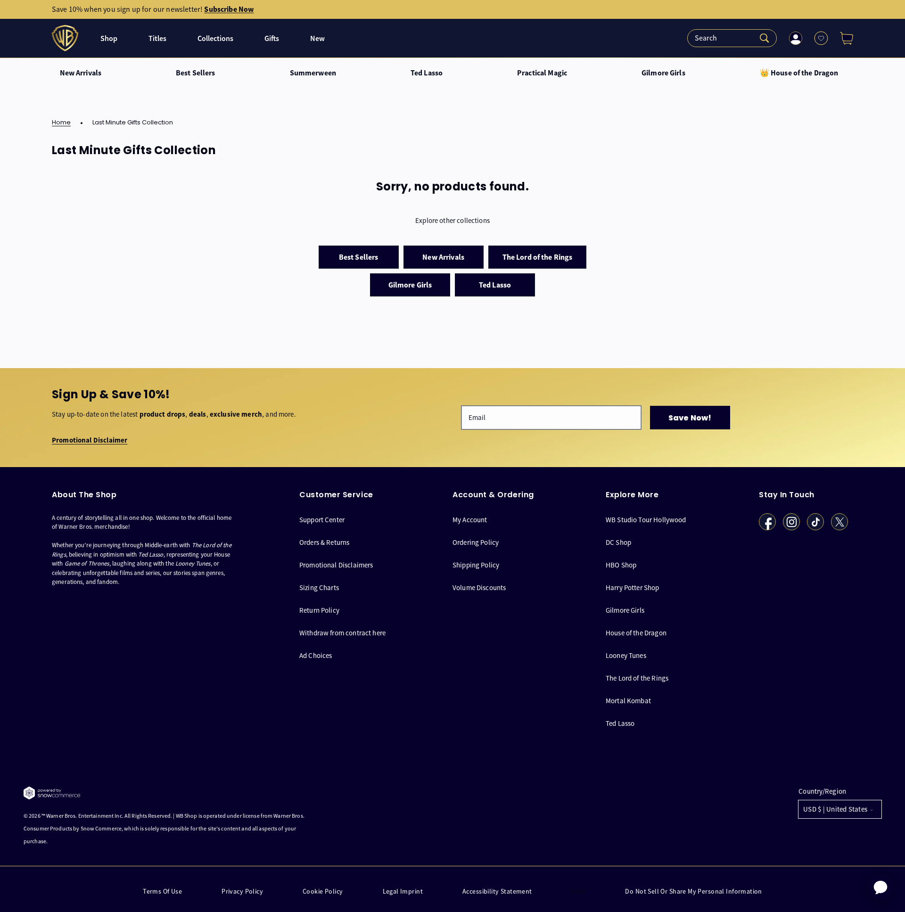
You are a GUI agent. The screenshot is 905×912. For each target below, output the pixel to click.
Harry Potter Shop (632, 587)
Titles (157, 38)
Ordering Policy (475, 542)
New (317, 38)
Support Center (322, 520)
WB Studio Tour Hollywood (646, 520)
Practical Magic (542, 73)
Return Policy (319, 610)
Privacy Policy (242, 891)
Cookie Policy (323, 891)
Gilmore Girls (663, 73)
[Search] (732, 38)
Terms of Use (162, 891)
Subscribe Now (229, 9)
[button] (842, 38)
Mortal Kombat (628, 700)
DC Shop (618, 542)
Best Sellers (195, 73)
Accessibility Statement (497, 891)
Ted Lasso (427, 73)
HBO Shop (621, 564)
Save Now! (689, 417)
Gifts (271, 38)
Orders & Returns (324, 542)
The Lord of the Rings (637, 678)
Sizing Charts (319, 587)
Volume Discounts (479, 587)
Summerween (313, 73)
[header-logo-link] (66, 38)
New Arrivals (81, 73)
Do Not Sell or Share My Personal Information (693, 891)
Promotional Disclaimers (336, 564)
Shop (108, 38)
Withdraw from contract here (342, 632)
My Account (469, 520)
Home (61, 123)
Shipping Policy (475, 564)
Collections (215, 38)
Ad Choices (315, 655)
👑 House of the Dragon (799, 73)
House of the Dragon (636, 632)
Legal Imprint (403, 891)
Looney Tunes (626, 655)
